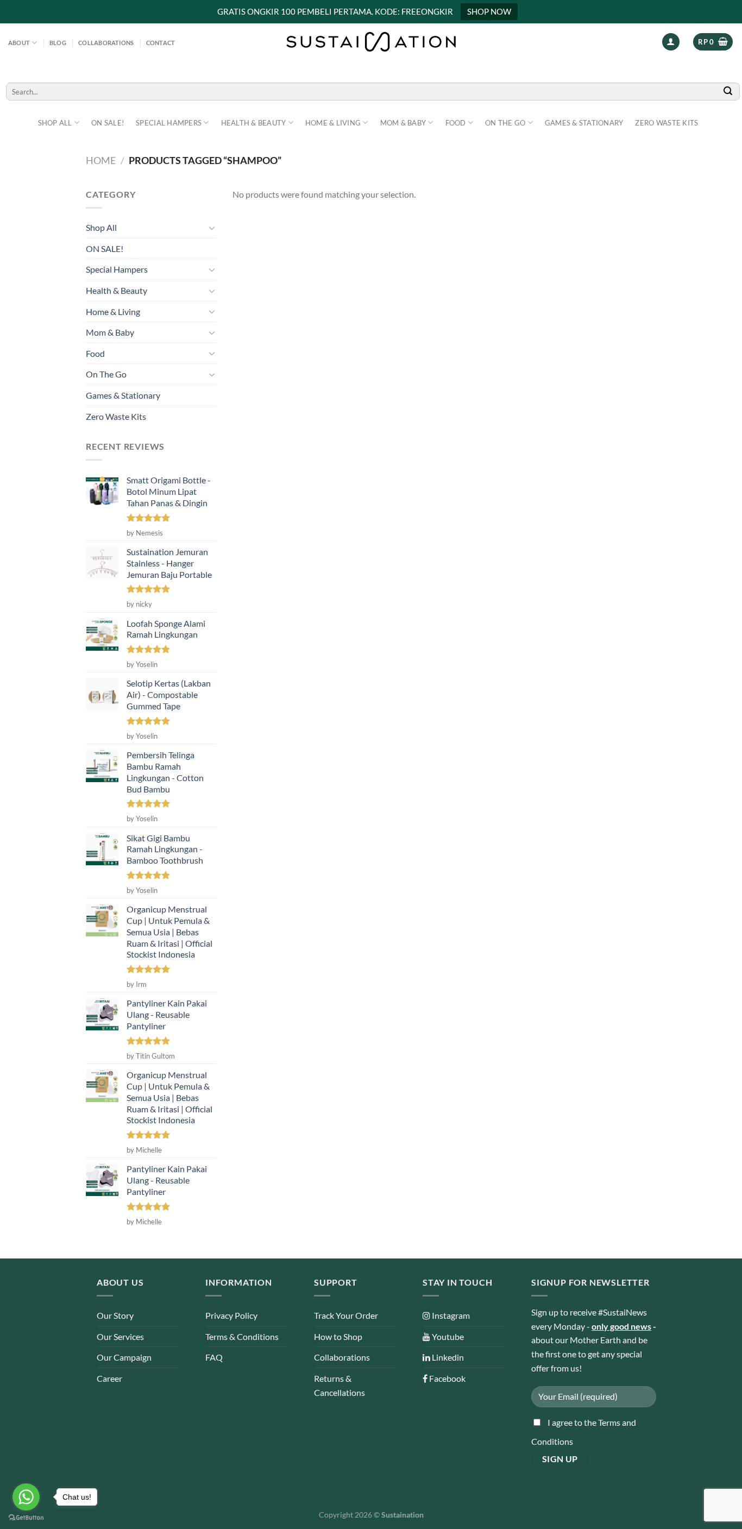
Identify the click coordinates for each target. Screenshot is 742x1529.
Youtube (447, 1336)
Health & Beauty (253, 122)
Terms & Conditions (242, 1336)
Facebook (446, 1378)
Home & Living (333, 122)
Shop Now (489, 11)
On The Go (505, 122)
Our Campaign (124, 1357)
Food (455, 122)
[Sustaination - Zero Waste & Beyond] (371, 42)
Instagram (450, 1315)
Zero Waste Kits (666, 122)
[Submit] (728, 91)
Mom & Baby (403, 122)
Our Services (120, 1336)
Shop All (55, 122)
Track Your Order (346, 1315)
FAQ (214, 1357)
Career (109, 1378)
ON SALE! (107, 122)
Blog (57, 42)
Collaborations (106, 42)
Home (101, 160)
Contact (160, 42)
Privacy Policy (231, 1315)
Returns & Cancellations (339, 1385)
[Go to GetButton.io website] (26, 1517)
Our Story (115, 1315)
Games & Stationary (584, 122)
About (19, 42)
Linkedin (447, 1357)
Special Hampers (169, 122)
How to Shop (338, 1336)
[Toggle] (211, 227)
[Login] (671, 42)
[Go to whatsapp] (26, 1497)
